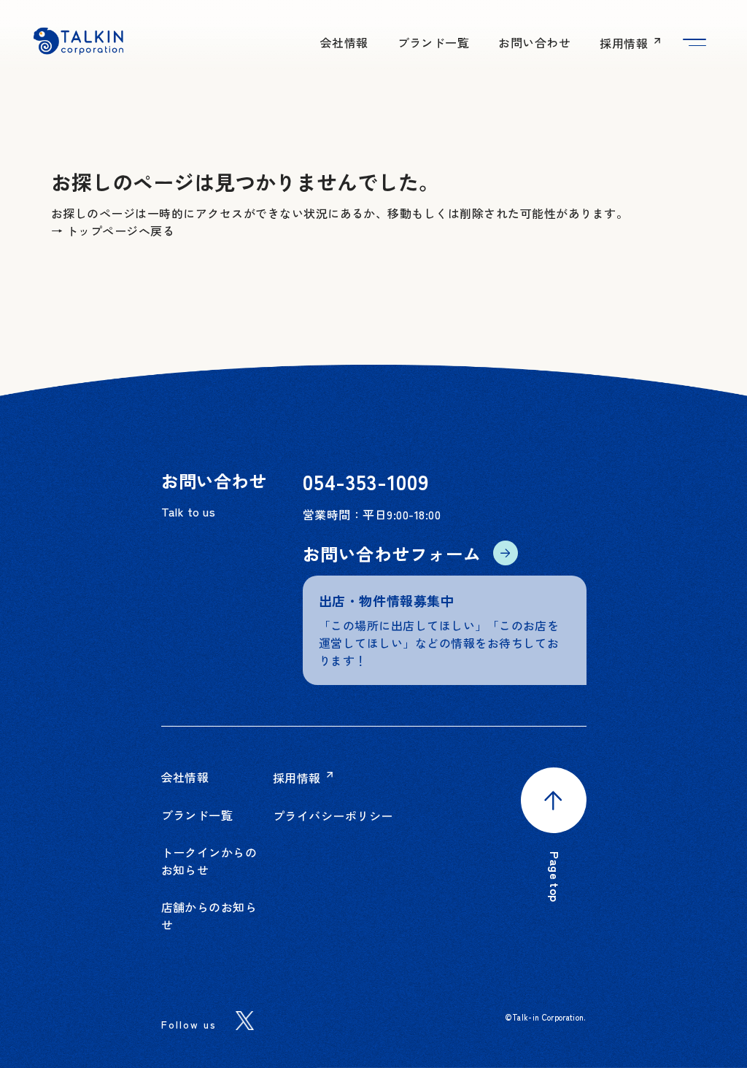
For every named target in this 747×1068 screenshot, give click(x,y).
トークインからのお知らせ (209, 860)
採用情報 (625, 43)
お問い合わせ (534, 42)
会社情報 (344, 42)
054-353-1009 (366, 480)
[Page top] (554, 809)
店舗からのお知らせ (209, 915)
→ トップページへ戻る (112, 230)
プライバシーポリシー (333, 815)
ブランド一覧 (434, 42)
